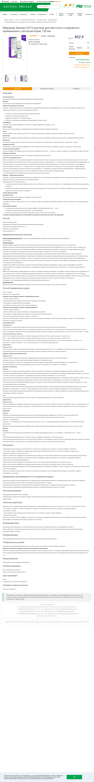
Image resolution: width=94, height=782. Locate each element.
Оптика (51, 14)
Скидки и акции (80, 14)
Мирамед (36, 42)
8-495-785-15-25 (52, 613)
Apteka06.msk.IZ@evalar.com (67, 609)
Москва (6, 1)
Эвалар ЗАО (43, 44)
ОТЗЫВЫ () (76, 88)
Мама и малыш (61, 14)
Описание (17, 88)
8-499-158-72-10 (49, 609)
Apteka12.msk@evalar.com (70, 613)
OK (74, 777)
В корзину (79, 53)
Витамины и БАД (70, 14)
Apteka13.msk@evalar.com (67, 611)
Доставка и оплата (47, 88)
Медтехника (42, 14)
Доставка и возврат (27, 1)
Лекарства (14, 14)
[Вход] (73, 6)
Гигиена (32, 14)
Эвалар (4, 14)
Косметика (23, 14)
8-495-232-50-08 (49, 611)
